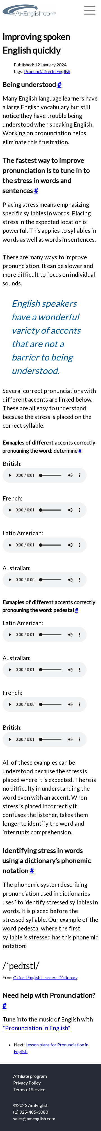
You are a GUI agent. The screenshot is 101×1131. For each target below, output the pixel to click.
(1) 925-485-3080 (30, 1111)
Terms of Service (29, 1089)
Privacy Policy (27, 1082)
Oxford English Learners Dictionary (45, 977)
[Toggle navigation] (89, 10)
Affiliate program (30, 1076)
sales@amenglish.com (34, 1118)
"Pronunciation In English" (36, 1027)
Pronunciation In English (47, 71)
